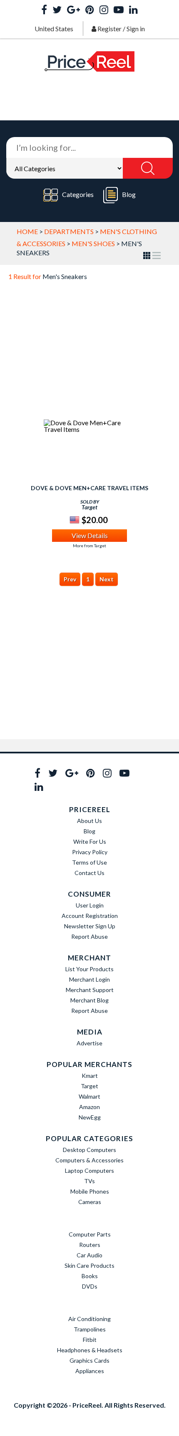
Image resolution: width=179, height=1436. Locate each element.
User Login (90, 905)
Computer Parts (90, 1234)
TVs (89, 1180)
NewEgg (90, 1117)
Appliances (89, 1370)
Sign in (136, 28)
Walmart (89, 1096)
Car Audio (89, 1255)
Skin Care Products (89, 1265)
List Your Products (89, 968)
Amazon (89, 1106)
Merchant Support (90, 989)
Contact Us (89, 872)
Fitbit (90, 1339)
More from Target (89, 545)
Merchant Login (89, 979)
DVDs (89, 1286)
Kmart (90, 1075)
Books (90, 1275)
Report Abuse (89, 936)
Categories (78, 194)
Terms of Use (89, 862)
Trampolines (90, 1329)
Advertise (89, 1043)
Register (109, 28)
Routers (89, 1244)
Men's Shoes (93, 243)
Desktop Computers (89, 1149)
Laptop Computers (89, 1170)
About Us (89, 820)
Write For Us (89, 841)
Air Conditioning (89, 1318)
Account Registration (90, 915)
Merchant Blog (89, 1000)
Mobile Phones (89, 1191)
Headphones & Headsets (89, 1350)
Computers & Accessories (89, 1160)
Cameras (89, 1201)
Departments (69, 231)
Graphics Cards (89, 1360)
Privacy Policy (89, 851)
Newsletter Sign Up (89, 926)
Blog (129, 194)
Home (27, 231)
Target (89, 1085)
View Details (90, 535)
